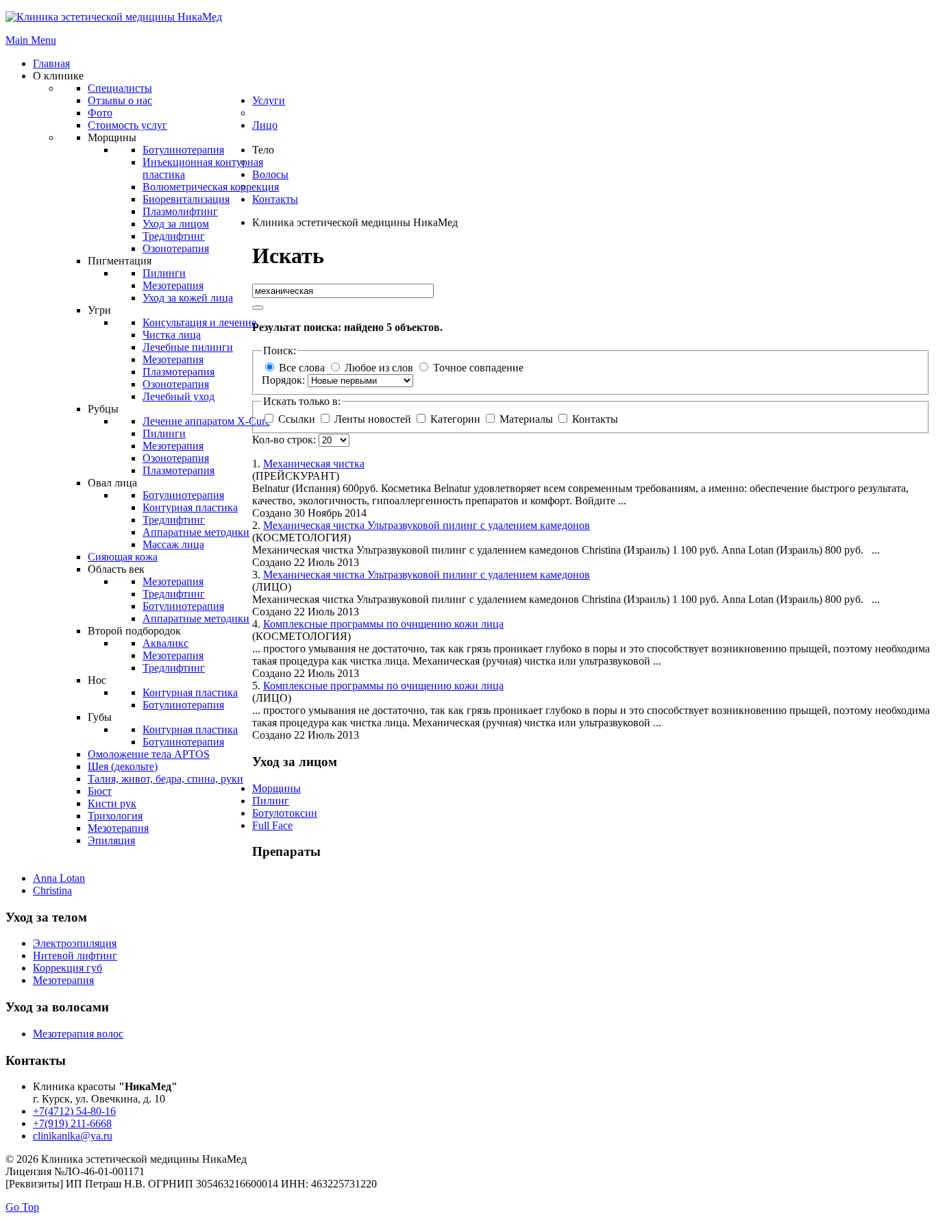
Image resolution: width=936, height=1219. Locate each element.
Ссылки (296, 419)
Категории (455, 419)
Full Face (272, 825)
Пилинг (270, 800)
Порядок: (285, 380)
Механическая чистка (314, 463)
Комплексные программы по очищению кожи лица (383, 624)
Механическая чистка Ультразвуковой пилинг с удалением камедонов (426, 525)
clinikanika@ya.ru (72, 1136)
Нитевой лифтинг (75, 955)
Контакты (593, 419)
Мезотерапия (63, 980)
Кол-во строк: (285, 439)
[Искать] (257, 308)
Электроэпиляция (74, 943)
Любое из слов (379, 367)
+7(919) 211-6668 (72, 1123)
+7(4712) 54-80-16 (74, 1111)
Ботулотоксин (284, 813)
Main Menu (30, 40)
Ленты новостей (373, 419)
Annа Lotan (59, 878)
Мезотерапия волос (78, 1033)
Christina (52, 890)
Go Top (22, 1207)
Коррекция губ (67, 968)
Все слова (302, 367)
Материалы (526, 419)
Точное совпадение (478, 367)
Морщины (276, 788)
